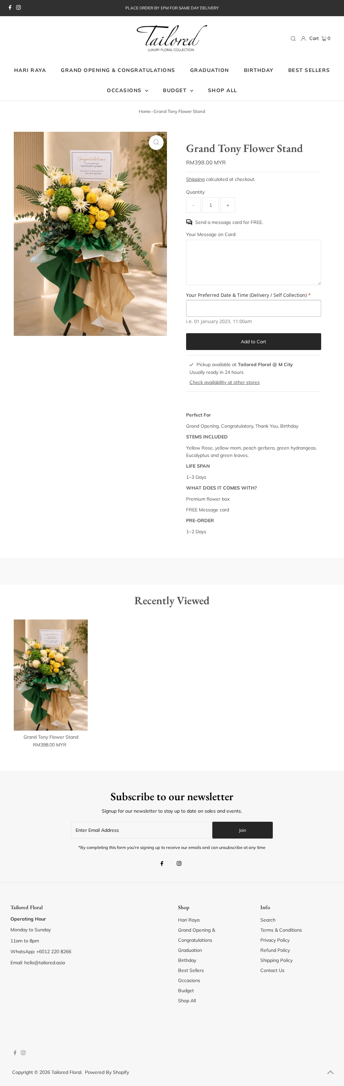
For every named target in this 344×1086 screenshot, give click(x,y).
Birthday (187, 960)
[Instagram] (18, 8)
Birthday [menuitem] (258, 70)
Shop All (187, 1001)
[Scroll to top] (330, 1072)
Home (144, 111)
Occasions (125, 90)
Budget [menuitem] (175, 90)
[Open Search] (293, 39)
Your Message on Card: (211, 234)
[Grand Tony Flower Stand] (51, 675)
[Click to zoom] (156, 142)
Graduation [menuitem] (209, 70)
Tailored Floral (66, 1072)
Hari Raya (189, 920)
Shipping (195, 179)
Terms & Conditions (281, 930)
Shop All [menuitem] (222, 90)
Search (267, 920)
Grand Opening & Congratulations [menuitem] (118, 70)
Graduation (190, 950)
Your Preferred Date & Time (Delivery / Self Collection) (248, 295)
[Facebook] (10, 8)
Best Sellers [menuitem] (309, 70)
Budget (186, 990)
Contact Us (272, 970)
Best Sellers (191, 970)
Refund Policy (275, 950)
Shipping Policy (276, 960)
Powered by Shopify (107, 1072)
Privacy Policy (275, 940)
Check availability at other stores (224, 382)
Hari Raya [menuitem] (30, 70)
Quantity (195, 192)
